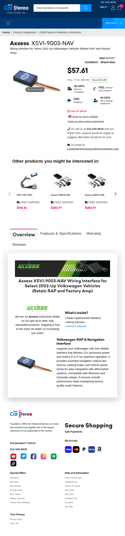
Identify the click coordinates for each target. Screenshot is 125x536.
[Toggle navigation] (8, 23)
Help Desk (69, 494)
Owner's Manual (76, 326)
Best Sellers (15, 494)
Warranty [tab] (94, 233)
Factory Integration (24, 32)
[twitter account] (23, 456)
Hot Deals (14, 482)
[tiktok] (13, 463)
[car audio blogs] (53, 456)
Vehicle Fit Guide (72, 486)
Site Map (69, 506)
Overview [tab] (23, 234)
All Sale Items (16, 490)
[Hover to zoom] (35, 80)
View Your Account (73, 478)
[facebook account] (33, 456)
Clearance (14, 478)
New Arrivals (15, 486)
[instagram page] (43, 456)
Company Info (71, 498)
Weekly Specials (17, 498)
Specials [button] (111, 23)
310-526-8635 (108, 2)
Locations (69, 502)
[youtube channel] (13, 456)
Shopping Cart (71, 482)
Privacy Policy (16, 519)
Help (103, 7)
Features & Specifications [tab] (60, 233)
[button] (9, 194)
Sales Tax (14, 523)
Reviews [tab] (19, 244)
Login (113, 7)
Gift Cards (69, 490)
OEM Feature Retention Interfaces (60, 32)
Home (6, 32)
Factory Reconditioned (20, 502)
